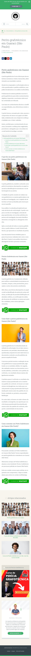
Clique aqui (15, 6)
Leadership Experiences (8, 647)
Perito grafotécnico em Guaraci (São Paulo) (14, 138)
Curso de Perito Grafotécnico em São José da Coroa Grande (15, 556)
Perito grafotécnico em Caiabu (15, 518)
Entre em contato (14, 633)
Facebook (8, 651)
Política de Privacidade (20, 651)
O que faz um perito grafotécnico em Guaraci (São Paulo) (16, 140)
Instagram (13, 651)
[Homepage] (15, 16)
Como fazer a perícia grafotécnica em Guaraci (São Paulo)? (16, 146)
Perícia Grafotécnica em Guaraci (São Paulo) (15, 143)
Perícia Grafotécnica (8, 52)
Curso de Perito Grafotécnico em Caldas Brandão (15, 536)
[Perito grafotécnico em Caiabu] (15, 516)
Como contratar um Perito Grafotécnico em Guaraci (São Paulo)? (15, 149)
